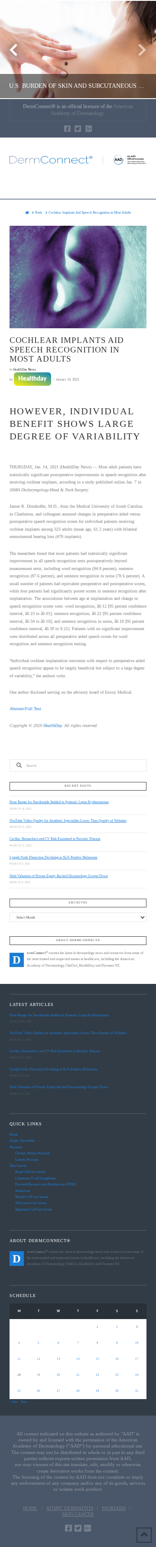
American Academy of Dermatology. (92, 109)
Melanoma (22, 1191)
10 (137, 1343)
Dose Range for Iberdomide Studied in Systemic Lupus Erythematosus (59, 802)
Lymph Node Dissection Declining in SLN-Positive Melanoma (54, 857)
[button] (77, 185)
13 (58, 1359)
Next (137, 49)
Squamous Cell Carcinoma (33, 1209)
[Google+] (88, 128)
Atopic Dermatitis (22, 1141)
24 (137, 1375)
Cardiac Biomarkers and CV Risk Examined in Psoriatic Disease (55, 839)
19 (38, 1375)
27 (58, 1391)
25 (19, 1391)
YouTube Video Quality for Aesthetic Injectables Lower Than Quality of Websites (68, 821)
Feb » (25, 1402)
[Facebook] (67, 128)
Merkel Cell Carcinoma (32, 1197)
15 (97, 1359)
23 (117, 1375)
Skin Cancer (18, 1166)
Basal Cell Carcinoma (30, 1172)
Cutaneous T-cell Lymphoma (35, 1178)
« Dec (14, 1402)
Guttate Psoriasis (27, 1160)
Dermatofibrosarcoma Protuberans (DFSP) (45, 1184)
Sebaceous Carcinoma (31, 1203)
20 (58, 1375)
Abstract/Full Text (25, 708)
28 (78, 1391)
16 (117, 1359)
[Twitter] (78, 128)
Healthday (32, 379)
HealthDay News (24, 369)
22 (97, 1375)
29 (97, 1391)
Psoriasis (16, 1147)
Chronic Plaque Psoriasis (32, 1153)
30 (117, 1391)
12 (38, 1359)
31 (137, 1391)
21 (78, 1375)
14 (78, 1359)
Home (14, 1135)
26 (38, 1391)
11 (19, 1359)
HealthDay (52, 725)
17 (137, 1359)
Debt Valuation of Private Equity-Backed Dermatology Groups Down (59, 876)
